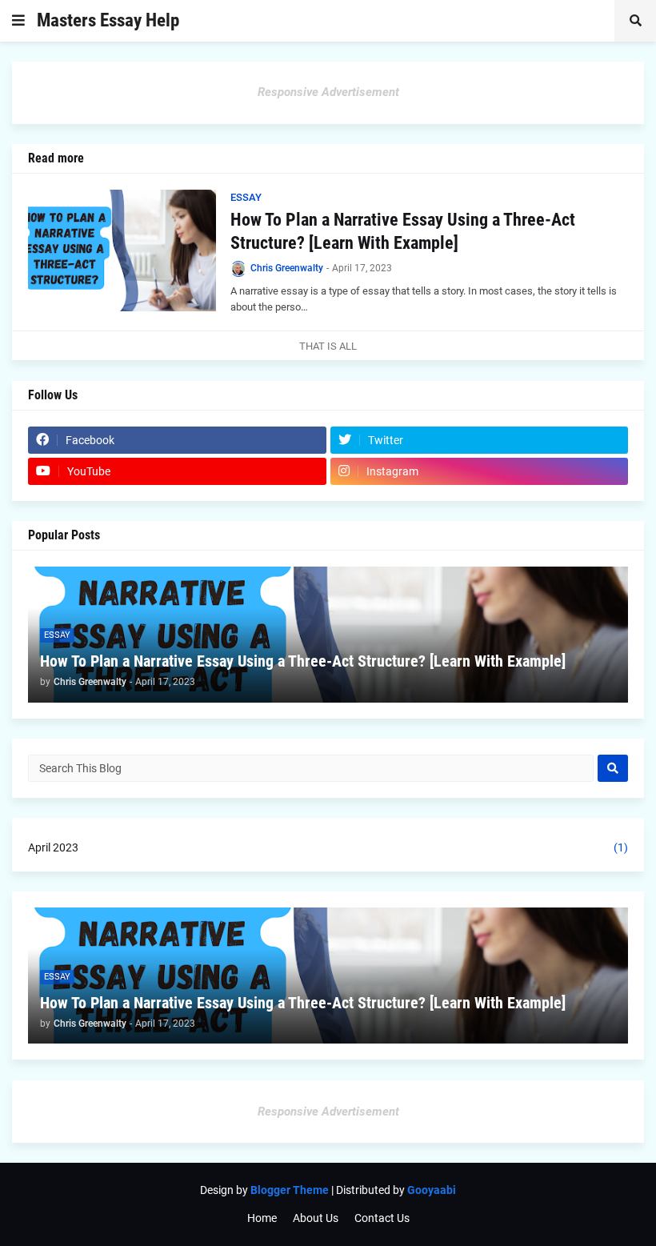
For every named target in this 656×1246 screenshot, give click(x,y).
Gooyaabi (431, 1190)
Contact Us (382, 1218)
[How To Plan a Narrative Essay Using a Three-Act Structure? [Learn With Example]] (122, 250)
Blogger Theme (289, 1190)
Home (262, 1218)
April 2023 (328, 847)
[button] (18, 20)
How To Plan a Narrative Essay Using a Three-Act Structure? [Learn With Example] (402, 231)
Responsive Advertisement (328, 92)
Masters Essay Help (108, 20)
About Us (315, 1218)
